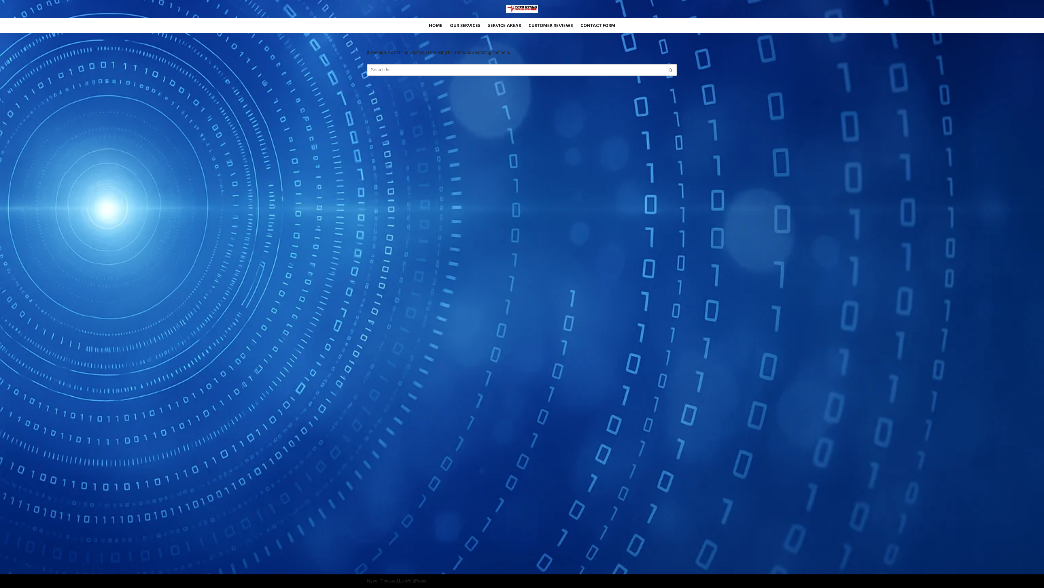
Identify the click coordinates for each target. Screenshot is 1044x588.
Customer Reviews (551, 25)
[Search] (671, 70)
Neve (372, 581)
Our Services (465, 25)
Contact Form (597, 25)
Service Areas (504, 25)
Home (435, 25)
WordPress (415, 581)
